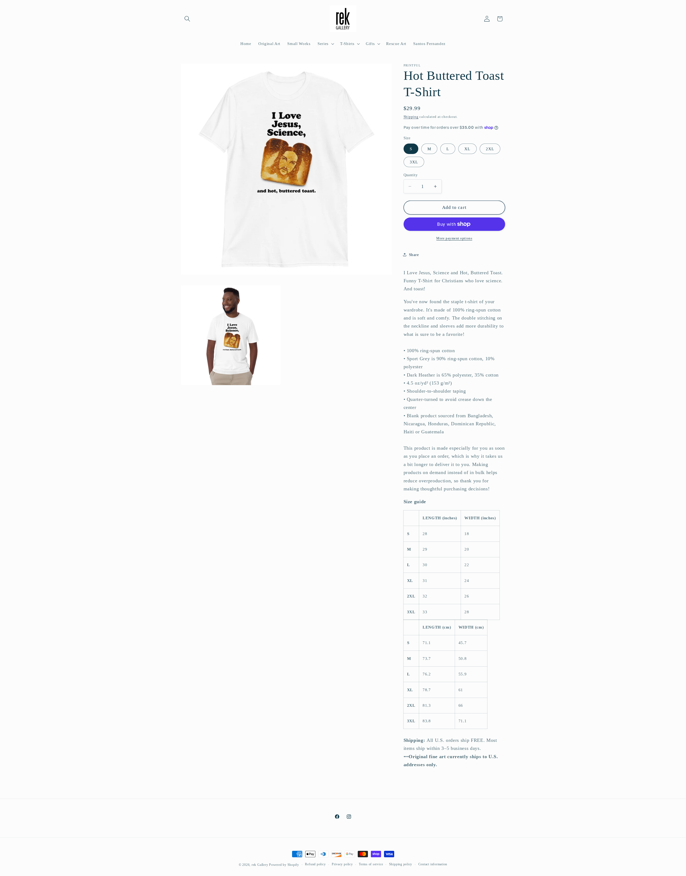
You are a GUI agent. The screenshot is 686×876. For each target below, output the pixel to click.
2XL (490, 148)
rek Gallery (260, 865)
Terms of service (371, 864)
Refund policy (315, 864)
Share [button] (414, 254)
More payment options (454, 238)
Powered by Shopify (284, 865)
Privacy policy (342, 864)
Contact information (433, 864)
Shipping (411, 117)
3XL (414, 162)
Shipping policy (400, 864)
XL (467, 148)
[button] (187, 18)
